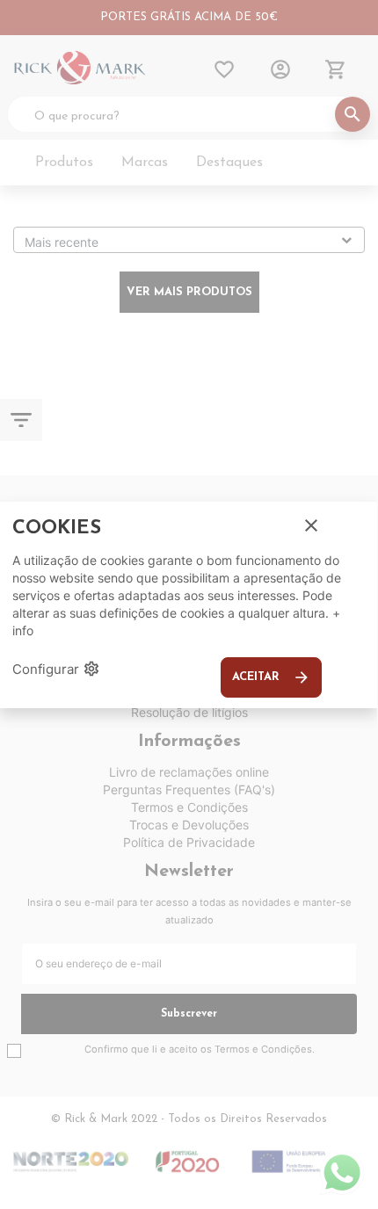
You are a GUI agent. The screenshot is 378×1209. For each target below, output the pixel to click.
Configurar (56, 668)
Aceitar (271, 677)
